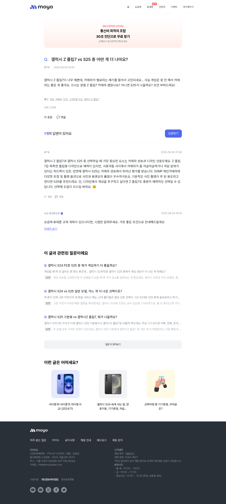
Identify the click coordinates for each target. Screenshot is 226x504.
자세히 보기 (50, 229)
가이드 (55, 440)
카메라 (58, 99)
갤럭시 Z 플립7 (91, 99)
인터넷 (162, 6)
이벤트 (174, 6)
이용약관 (34, 479)
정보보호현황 (67, 479)
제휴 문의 (117, 440)
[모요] (39, 430)
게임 (52, 99)
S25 (65, 99)
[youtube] (33, 490)
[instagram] (48, 490)
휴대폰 (151, 5)
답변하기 (173, 133)
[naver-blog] (40, 490)
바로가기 (130, 453)
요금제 (138, 6)
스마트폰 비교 (76, 99)
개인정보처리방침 (49, 479)
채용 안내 (86, 440)
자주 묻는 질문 (38, 440)
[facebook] (56, 490)
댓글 (61, 117)
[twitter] (64, 490)
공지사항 (70, 440)
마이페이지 (188, 6)
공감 (48, 117)
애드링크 (102, 440)
